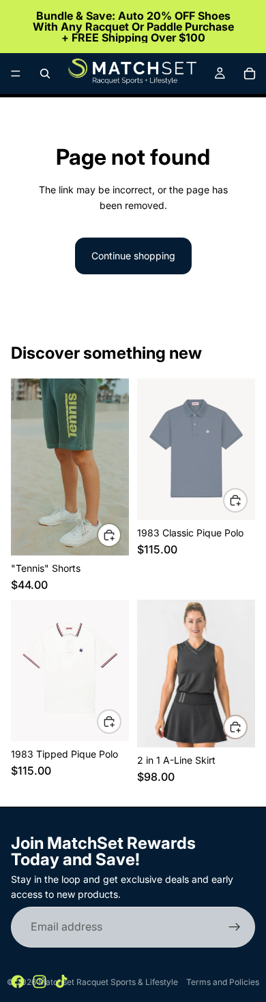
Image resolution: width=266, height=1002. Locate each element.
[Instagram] (39, 981)
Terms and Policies (222, 982)
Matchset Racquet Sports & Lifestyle (108, 982)
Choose (120, 534)
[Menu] (15, 73)
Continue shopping (133, 255)
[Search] (45, 73)
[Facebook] (18, 981)
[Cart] (250, 73)
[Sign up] (234, 927)
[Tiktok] (61, 981)
